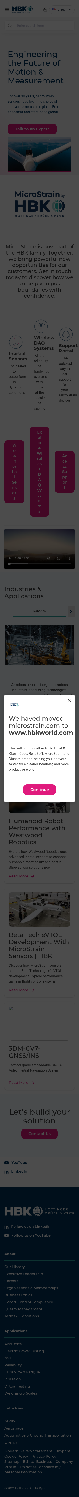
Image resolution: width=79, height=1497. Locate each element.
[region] (39, 748)
